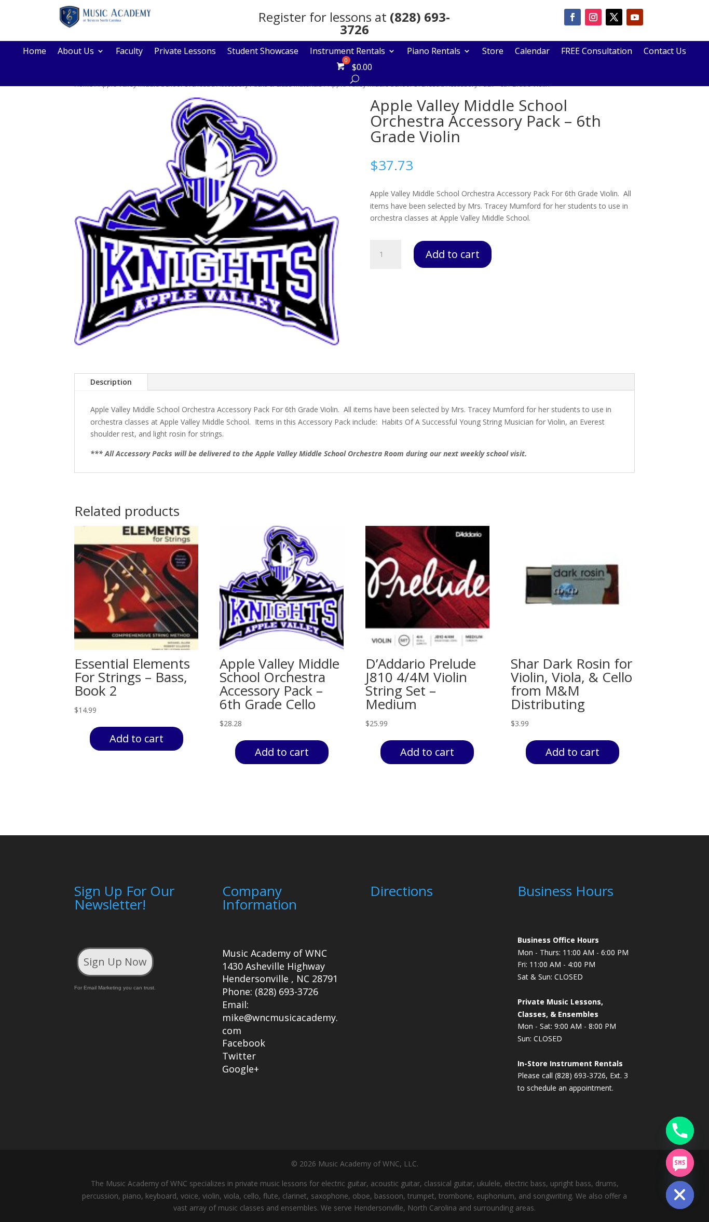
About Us (76, 52)
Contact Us (665, 52)
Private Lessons (185, 52)
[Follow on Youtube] (634, 17)
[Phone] (680, 1131)
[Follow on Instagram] (593, 17)
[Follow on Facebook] (572, 17)
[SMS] (680, 1163)
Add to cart (453, 254)
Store (492, 52)
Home (34, 52)
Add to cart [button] (136, 738)
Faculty (129, 52)
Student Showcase (262, 52)
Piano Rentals (433, 52)
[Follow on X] (614, 17)
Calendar (532, 52)
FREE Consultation (596, 52)
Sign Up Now (115, 962)
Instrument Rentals (347, 52)
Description (111, 382)
